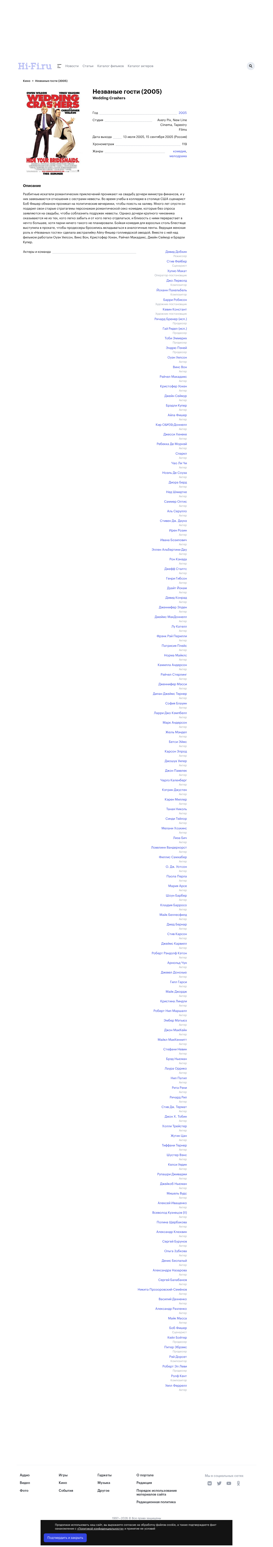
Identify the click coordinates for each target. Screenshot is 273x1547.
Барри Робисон (175, 299)
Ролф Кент (179, 1376)
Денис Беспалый (174, 1260)
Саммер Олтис (175, 501)
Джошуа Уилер (176, 761)
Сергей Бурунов (174, 1241)
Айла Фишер (177, 415)
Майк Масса (177, 1318)
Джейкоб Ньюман (173, 1183)
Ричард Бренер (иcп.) (170, 319)
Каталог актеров (140, 66)
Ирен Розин (178, 530)
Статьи (88, 66)
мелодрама (178, 156)
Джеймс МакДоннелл (171, 617)
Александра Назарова (170, 1270)
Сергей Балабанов (172, 1280)
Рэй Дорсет (178, 1356)
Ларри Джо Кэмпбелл (170, 713)
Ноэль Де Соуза (174, 472)
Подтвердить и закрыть (65, 1537)
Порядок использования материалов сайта (156, 1492)
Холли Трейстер (174, 1126)
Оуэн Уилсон (177, 357)
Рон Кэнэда (178, 559)
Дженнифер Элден (173, 607)
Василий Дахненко (173, 1299)
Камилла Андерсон (172, 665)
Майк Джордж (176, 991)
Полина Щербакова (172, 1222)
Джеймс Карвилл (174, 943)
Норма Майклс (175, 655)
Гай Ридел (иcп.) (175, 328)
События (66, 1490)
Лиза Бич (180, 838)
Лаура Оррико (176, 1068)
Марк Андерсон (175, 722)
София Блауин (176, 703)
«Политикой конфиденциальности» (100, 1528)
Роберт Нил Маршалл (170, 1011)
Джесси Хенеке (175, 434)
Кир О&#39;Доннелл (171, 424)
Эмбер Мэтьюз (175, 1020)
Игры (63, 1475)
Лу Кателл (179, 626)
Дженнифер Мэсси (172, 684)
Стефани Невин (175, 1049)
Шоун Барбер (176, 895)
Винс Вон (180, 367)
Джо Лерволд (176, 280)
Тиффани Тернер (174, 1145)
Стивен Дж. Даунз (173, 520)
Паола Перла (176, 876)
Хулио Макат (177, 271)
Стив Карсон (177, 934)
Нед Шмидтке (176, 492)
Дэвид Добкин (176, 251)
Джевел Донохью (174, 972)
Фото (24, 1490)
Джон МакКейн (175, 1030)
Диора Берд (178, 482)
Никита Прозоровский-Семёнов (162, 1289)
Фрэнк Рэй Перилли (172, 636)
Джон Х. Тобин (176, 1116)
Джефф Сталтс (175, 569)
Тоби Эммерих (176, 338)
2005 (183, 113)
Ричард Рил (178, 1097)
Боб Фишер (178, 1328)
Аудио (25, 1475)
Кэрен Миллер (176, 799)
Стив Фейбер (177, 261)
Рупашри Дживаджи (172, 1174)
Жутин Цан (179, 1135)
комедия (179, 151)
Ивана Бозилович (173, 540)
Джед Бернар (177, 924)
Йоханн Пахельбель (171, 290)
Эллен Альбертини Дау (169, 549)
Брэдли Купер (176, 405)
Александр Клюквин (171, 1232)
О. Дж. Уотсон (176, 866)
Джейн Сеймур (175, 396)
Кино (26, 80)
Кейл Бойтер (177, 1337)
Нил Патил (179, 1078)
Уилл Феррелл (176, 1385)
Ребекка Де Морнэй (172, 444)
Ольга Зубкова (175, 1251)
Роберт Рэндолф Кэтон (169, 953)
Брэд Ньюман (176, 1059)
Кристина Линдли (173, 1001)
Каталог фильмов (110, 66)
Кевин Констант (175, 309)
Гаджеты (105, 1475)
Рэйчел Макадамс (173, 376)
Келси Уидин (177, 1164)
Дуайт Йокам (177, 588)
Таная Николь (176, 809)
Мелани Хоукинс (174, 828)
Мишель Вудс (177, 1193)
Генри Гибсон (176, 578)
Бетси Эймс (178, 741)
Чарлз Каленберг (173, 780)
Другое (104, 1490)
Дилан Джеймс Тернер (170, 693)
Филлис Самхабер (173, 857)
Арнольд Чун (177, 962)
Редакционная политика (156, 1502)
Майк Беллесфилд (173, 914)
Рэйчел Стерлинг (174, 674)
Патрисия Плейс (174, 645)
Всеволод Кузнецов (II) (169, 1212)
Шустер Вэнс (177, 1155)
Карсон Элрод (176, 751)
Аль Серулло (177, 511)
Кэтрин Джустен (174, 790)
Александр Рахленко (171, 1308)
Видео (25, 1483)
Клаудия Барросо (173, 905)
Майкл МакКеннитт (172, 1039)
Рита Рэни (179, 1087)
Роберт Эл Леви (174, 1366)
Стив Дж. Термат (174, 1107)
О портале (145, 1475)
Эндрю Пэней (176, 348)
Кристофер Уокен (173, 386)
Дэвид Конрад (176, 597)
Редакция (144, 1483)
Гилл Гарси (178, 982)
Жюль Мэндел (176, 732)
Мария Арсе (177, 886)
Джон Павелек (176, 770)
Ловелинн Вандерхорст (169, 847)
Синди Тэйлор (176, 818)
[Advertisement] (103, 1420)
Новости (72, 66)
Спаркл (181, 453)
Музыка (104, 1483)
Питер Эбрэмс (175, 1347)
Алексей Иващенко (172, 1203)
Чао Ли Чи (179, 463)
